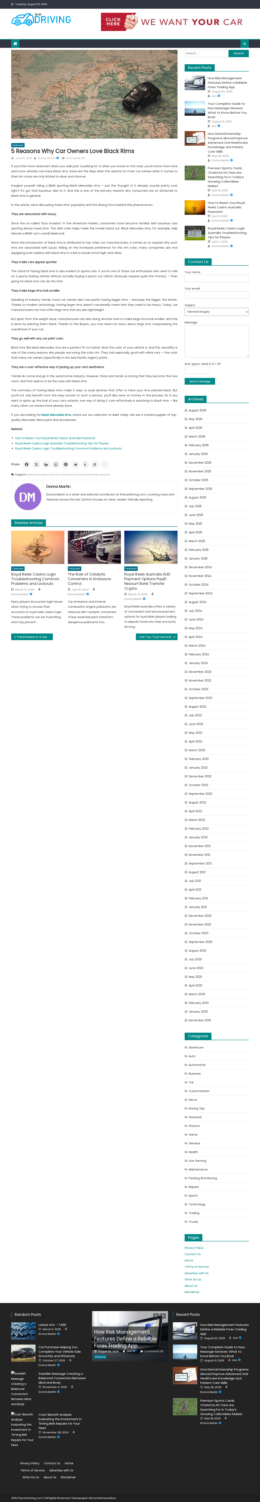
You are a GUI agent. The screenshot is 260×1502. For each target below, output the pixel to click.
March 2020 (197, 994)
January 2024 (198, 663)
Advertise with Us (197, 1273)
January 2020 (198, 1012)
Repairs (194, 1187)
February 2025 (199, 550)
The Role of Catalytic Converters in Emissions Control (89, 579)
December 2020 (200, 916)
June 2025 (196, 515)
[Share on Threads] (95, 464)
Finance (194, 1126)
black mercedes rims (40, 474)
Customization (199, 1091)
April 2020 (195, 985)
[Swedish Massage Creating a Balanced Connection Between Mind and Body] (23, 1389)
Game (193, 1135)
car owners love (66, 474)
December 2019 (200, 1020)
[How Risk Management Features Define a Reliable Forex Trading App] (195, 83)
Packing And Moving (203, 1178)
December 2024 (200, 567)
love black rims (88, 474)
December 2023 (200, 672)
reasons (104, 474)
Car (191, 1082)
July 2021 (195, 881)
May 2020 (195, 977)
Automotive (197, 1065)
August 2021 (197, 872)
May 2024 (196, 628)
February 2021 (198, 898)
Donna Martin (46, 158)
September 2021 (200, 863)
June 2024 (196, 619)
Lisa (214, 96)
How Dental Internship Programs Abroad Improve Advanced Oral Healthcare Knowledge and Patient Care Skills (228, 143)
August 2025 (197, 497)
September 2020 (200, 942)
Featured (17, 145)
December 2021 (200, 846)
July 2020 (195, 959)
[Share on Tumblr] (85, 464)
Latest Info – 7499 (52, 1325)
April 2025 (195, 532)
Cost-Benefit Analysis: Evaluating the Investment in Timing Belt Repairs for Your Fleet (60, 1421)
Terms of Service (197, 1267)
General (194, 1143)
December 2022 (200, 776)
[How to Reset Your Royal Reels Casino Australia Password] (195, 207)
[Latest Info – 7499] (23, 1330)
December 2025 (200, 463)
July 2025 (195, 506)
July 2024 (195, 611)
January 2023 (198, 768)
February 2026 (199, 445)
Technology (197, 1204)
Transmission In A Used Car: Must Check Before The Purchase (34, 637)
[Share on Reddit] (75, 464)
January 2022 (198, 837)
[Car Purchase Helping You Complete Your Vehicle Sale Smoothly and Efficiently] (23, 1353)
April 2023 (195, 741)
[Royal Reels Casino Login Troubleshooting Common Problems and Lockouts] (37, 547)
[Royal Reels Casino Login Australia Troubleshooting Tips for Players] (195, 233)
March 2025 (197, 541)
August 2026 (197, 410)
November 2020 (200, 924)
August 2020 (197, 951)
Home (189, 1260)
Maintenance (198, 1169)
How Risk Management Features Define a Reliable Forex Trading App (227, 82)
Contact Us (193, 1254)
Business (195, 1074)
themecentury (106, 1498)
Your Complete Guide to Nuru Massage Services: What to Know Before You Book (227, 110)
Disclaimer (192, 1292)
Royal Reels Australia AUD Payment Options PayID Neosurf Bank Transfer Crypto (147, 581)
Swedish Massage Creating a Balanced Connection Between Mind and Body (62, 1378)
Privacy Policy (194, 1248)
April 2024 (196, 637)
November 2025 (200, 471)
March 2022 (197, 820)
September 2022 (200, 794)
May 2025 (195, 524)
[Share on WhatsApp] (56, 464)
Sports (193, 1196)
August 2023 (197, 707)
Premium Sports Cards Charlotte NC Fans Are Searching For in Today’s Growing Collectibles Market (226, 177)
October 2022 (198, 785)
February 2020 (199, 1003)
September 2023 (200, 698)
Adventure (196, 1047)
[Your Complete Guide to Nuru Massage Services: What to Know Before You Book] (195, 108)
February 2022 (199, 829)
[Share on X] (36, 464)
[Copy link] (104, 464)
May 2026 (195, 419)
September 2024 (201, 593)
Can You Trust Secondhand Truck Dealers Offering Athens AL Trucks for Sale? (158, 637)
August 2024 (198, 602)
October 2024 (199, 585)
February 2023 (199, 759)
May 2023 (195, 733)
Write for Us (193, 1279)
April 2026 (195, 428)
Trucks (193, 1222)
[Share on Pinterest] (65, 464)
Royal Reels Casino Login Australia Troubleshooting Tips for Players (62, 443)
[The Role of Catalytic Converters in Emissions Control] (94, 547)
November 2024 (200, 576)
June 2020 (196, 968)
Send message (199, 381)
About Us (191, 1286)
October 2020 (198, 933)
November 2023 (200, 680)
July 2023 (195, 715)
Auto (192, 1056)
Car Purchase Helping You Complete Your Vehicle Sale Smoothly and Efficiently (60, 1351)
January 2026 (198, 454)
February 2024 (199, 654)
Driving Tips (197, 1108)
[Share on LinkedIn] (46, 464)
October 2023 (198, 689)
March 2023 (197, 750)
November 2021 (199, 855)
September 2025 (200, 489)
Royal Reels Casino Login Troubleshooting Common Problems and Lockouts (68, 448)
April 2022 (195, 811)
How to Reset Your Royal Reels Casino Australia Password (55, 438)
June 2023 (196, 724)
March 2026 (197, 436)
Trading (194, 1213)
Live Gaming (197, 1161)
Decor (193, 1100)
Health (193, 1152)
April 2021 (195, 890)
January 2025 (198, 558)
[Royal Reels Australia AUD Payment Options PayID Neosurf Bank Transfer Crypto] (151, 547)
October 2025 (198, 480)
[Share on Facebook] (26, 464)
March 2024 (197, 646)
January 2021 (198, 907)
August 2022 (197, 802)
